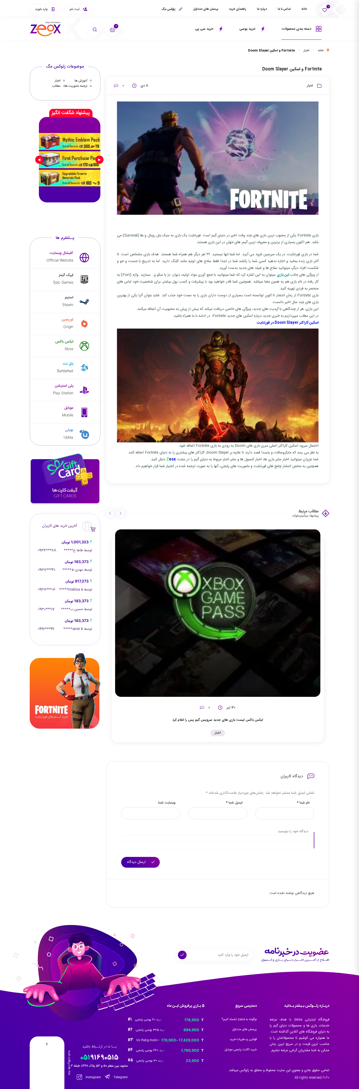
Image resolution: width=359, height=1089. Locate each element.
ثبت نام (75, 9)
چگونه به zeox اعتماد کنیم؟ (239, 1019)
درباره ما (262, 9)
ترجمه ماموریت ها (76, 86)
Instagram (93, 1077)
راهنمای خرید (237, 9)
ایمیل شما (234, 803)
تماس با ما (284, 9)
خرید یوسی (248, 29)
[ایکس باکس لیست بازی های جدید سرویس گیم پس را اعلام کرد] (218, 613)
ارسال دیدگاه (137, 862)
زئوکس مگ (168, 9)
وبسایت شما (167, 803)
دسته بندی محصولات (296, 29)
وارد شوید (41, 9)
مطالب (56, 86)
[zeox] (45, 29)
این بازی (283, 275)
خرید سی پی (204, 29)
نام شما (303, 803)
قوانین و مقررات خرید (243, 1039)
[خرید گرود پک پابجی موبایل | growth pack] (69, 159)
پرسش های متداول (205, 9)
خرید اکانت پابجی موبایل (240, 1049)
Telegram (120, 1077)
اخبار (306, 50)
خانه (304, 9)
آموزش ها (81, 80)
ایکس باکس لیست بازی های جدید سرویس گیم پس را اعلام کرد (217, 720)
